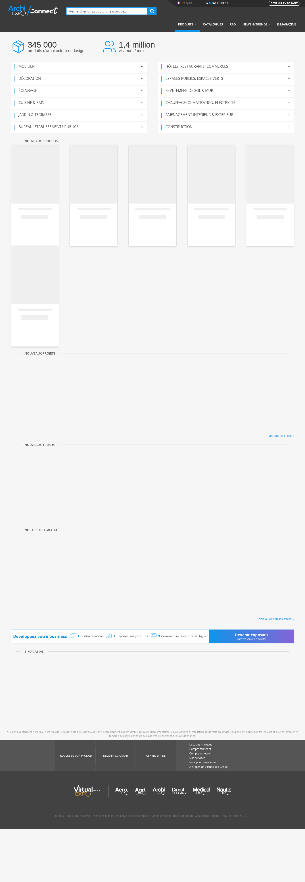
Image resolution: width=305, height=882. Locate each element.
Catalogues (213, 24)
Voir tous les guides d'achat (275, 619)
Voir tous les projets (280, 435)
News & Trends (254, 24)
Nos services (197, 758)
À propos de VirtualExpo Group (208, 767)
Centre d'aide (156, 756)
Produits (185, 24)
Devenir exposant (115, 756)
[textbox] (107, 11)
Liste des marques (200, 744)
